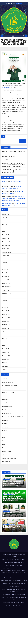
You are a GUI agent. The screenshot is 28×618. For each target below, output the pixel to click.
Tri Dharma (5, 454)
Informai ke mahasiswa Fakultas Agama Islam (13, 151)
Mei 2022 (4, 362)
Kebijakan (5, 577)
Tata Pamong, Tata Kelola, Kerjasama (10, 611)
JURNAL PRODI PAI (10, 565)
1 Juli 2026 (7, 500)
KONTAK (23, 577)
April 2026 (5, 228)
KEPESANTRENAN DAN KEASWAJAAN (12, 416)
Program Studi (22, 602)
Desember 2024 (6, 283)
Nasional (4, 430)
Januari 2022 (5, 369)
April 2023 (5, 342)
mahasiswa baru (6, 87)
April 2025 (5, 269)
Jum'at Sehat (5, 403)
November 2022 (6, 355)
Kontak (19, 577)
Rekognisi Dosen (6, 447)
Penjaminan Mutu (6, 594)
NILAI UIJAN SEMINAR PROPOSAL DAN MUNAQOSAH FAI (14, 583)
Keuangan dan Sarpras (12, 577)
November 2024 (6, 286)
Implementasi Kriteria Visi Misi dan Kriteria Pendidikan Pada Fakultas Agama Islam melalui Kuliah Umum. (13, 198)
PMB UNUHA (16, 602)
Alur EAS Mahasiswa (7, 159)
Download (16, 615)
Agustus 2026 (5, 214)
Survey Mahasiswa (20, 608)
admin (3, 181)
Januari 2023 (5, 352)
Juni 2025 (4, 262)
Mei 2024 (4, 304)
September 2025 (6, 252)
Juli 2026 (4, 217)
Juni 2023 (4, 335)
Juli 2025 (4, 259)
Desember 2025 (6, 241)
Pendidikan (11, 586)
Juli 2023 (4, 331)
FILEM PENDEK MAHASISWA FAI (14, 562)
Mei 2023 (4, 338)
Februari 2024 (6, 311)
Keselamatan (5, 420)
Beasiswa (19, 559)
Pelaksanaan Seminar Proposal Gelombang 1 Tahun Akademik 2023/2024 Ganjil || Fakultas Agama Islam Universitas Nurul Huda (13, 165)
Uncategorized (6, 461)
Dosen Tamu (5, 389)
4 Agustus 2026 (8, 485)
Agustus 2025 (5, 255)
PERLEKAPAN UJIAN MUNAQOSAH (18, 594)
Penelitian (17, 586)
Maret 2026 (5, 231)
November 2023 (6, 317)
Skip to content (4, 1)
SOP (14, 605)
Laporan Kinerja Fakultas (6, 580)
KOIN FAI (4, 423)
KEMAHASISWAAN (7, 413)
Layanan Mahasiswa (17, 580)
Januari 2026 (5, 238)
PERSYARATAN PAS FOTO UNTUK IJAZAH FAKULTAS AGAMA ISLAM (14, 598)
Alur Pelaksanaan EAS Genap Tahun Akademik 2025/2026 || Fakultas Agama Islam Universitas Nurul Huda (13, 171)
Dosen (5, 562)
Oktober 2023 (5, 321)
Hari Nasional (5, 396)
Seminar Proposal (6, 451)
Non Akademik (6, 434)
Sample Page (5, 605)
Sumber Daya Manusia (20, 605)
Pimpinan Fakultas (6, 602)
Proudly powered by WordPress (9, 554)
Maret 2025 (5, 273)
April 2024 (5, 307)
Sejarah (10, 605)
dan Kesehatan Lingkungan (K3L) (10, 385)
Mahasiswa (24, 580)
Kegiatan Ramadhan (7, 406)
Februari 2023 (5, 349)
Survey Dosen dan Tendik (9, 608)
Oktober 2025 (5, 248)
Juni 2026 (4, 221)
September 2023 (6, 324)
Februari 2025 (5, 276)
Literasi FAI (5, 427)
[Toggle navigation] (13, 36)
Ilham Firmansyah (6, 203)
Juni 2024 (4, 300)
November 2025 (6, 245)
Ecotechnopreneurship (8, 392)
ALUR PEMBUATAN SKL (11, 559)
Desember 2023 (6, 314)
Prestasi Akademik (7, 441)
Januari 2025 (5, 279)
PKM (12, 602)
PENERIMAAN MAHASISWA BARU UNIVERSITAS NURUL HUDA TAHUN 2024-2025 (14, 590)
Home (3, 559)
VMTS (11, 615)
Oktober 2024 (5, 290)
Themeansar (13, 556)
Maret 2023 (5, 345)
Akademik (4, 378)
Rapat (3, 444)
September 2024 (6, 293)
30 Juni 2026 (7, 529)
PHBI (3, 437)
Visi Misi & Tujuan (22, 611)
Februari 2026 (6, 235)
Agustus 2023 (5, 328)
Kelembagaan (5, 409)
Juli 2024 (4, 297)
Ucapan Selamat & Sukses (9, 458)
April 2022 (5, 366)
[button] (23, 36)
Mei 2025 (4, 266)
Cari (3, 136)
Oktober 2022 (5, 359)
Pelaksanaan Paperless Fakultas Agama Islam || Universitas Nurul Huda (12, 498)
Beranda (24, 559)
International (5, 399)
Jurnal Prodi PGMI (18, 565)
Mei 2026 (4, 224)
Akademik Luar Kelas (7, 382)
